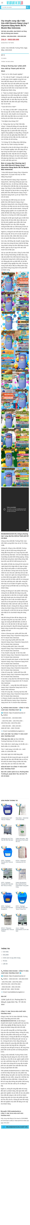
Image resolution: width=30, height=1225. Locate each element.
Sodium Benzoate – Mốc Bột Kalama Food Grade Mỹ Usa (22, 840)
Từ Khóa (3, 58)
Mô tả (3, 55)
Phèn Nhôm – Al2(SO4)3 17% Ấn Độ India (22, 818)
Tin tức (5, 961)
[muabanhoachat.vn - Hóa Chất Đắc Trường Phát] (15, 2)
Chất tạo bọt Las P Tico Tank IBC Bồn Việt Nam (7, 839)
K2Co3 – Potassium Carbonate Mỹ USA (21, 861)
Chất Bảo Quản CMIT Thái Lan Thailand (6, 818)
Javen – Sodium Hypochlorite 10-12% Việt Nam (22, 929)
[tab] (15, 55)
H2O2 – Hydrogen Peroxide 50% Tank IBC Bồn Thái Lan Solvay (7, 884)
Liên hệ (5, 964)
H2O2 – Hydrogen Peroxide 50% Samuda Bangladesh (7, 907)
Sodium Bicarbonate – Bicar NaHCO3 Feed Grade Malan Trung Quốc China (22, 885)
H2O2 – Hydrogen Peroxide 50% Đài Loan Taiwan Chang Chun (22, 907)
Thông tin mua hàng (7, 61)
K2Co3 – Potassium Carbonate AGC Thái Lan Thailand (7, 929)
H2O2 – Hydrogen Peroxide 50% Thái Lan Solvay (7, 862)
